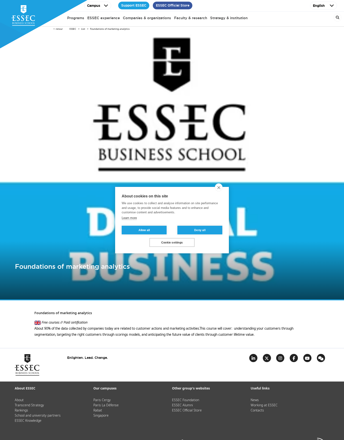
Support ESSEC (133, 5)
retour (59, 29)
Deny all (199, 230)
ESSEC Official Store (172, 5)
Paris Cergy (102, 400)
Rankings (21, 410)
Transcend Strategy (29, 405)
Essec (73, 29)
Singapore (101, 416)
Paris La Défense (106, 405)
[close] (219, 187)
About (19, 400)
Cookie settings (172, 242)
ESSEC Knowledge (28, 421)
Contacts (257, 410)
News (255, 400)
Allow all (144, 230)
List (83, 29)
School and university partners (38, 416)
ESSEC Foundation (185, 400)
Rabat (97, 410)
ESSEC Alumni (182, 405)
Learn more (129, 217)
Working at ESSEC (264, 405)
